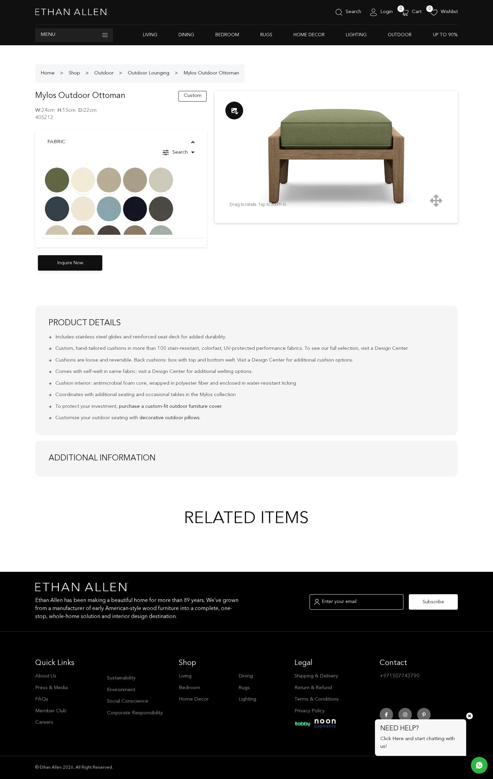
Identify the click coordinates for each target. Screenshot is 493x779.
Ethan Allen (51, 767)
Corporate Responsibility (135, 713)
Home (48, 73)
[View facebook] (386, 714)
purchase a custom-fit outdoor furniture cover (170, 406)
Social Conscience (127, 701)
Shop (74, 73)
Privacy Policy (309, 711)
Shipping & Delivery (316, 676)
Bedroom (227, 35)
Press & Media (51, 687)
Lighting (356, 35)
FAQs (41, 699)
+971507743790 (400, 676)
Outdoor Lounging (148, 73)
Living (150, 35)
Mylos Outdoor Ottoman (211, 73)
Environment (121, 689)
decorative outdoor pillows (170, 418)
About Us (45, 676)
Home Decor (309, 35)
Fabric (56, 142)
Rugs (266, 35)
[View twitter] (424, 714)
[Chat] (479, 760)
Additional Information (102, 458)
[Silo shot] (234, 110)
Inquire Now (70, 263)
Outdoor (400, 35)
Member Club (50, 711)
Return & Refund (313, 687)
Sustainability (121, 678)
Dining (186, 35)
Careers (44, 722)
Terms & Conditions (316, 699)
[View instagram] (405, 714)
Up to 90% (445, 35)
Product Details (85, 323)
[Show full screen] (436, 200)
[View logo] (71, 12)
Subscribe (433, 602)
